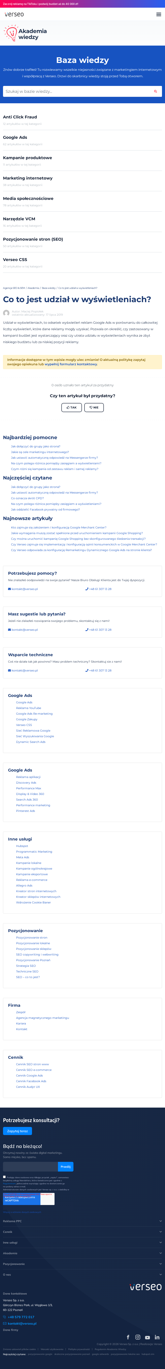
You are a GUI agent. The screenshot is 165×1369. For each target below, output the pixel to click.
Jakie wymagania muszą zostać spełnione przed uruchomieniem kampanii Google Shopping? (77, 533)
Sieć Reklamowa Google (33, 730)
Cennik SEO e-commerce (34, 1070)
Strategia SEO (26, 966)
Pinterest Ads (25, 811)
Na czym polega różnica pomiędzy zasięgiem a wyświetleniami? (56, 463)
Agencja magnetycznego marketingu (42, 1018)
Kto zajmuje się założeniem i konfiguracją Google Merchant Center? (58, 527)
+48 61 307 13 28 (99, 589)
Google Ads (24, 702)
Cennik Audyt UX (28, 1087)
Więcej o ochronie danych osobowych (22, 1212)
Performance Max (28, 788)
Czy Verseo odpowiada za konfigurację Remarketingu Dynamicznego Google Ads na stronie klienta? (81, 550)
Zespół (20, 1012)
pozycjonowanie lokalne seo (125, 1354)
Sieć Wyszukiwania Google (35, 736)
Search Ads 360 (27, 799)
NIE (95, 407)
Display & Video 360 (30, 794)
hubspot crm (148, 1354)
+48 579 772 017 (21, 1317)
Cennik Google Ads (29, 1075)
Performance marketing (33, 805)
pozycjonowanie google (40, 1354)
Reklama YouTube (28, 708)
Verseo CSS (24, 725)
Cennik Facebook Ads (31, 1081)
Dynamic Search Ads (30, 742)
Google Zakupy (26, 719)
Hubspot (22, 846)
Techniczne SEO (27, 971)
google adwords (100, 1354)
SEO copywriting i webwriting (37, 954)
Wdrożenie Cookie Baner (33, 902)
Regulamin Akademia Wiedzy (110, 1349)
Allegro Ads (24, 885)
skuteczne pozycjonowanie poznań (72, 1354)
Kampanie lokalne (28, 863)
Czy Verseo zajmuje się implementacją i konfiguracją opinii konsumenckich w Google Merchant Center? (84, 544)
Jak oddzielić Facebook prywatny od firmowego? (45, 509)
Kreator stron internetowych (36, 891)
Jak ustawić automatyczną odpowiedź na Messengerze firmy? (54, 457)
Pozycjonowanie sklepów (33, 949)
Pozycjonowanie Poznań (33, 960)
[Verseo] (14, 14)
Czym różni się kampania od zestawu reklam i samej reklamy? (54, 469)
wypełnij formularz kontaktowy (71, 364)
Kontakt (21, 1029)
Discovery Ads (26, 782)
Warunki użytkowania (52, 1349)
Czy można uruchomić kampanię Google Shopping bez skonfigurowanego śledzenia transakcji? (78, 539)
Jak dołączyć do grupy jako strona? (35, 446)
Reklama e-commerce (31, 880)
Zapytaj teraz (17, 1131)
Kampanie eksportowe (32, 874)
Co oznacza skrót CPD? (27, 498)
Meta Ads (22, 857)
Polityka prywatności (79, 1349)
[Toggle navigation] (158, 15)
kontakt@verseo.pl (24, 589)
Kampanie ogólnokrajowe (34, 868)
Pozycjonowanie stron (31, 937)
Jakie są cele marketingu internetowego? (40, 452)
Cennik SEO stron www (32, 1064)
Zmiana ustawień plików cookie (19, 1349)
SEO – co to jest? (28, 977)
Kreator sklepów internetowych (38, 897)
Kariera (21, 1023)
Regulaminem (9, 1183)
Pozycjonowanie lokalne (33, 943)
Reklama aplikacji (28, 777)
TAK (73, 407)
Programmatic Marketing (34, 851)
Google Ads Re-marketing (34, 713)
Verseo (158, 1344)
